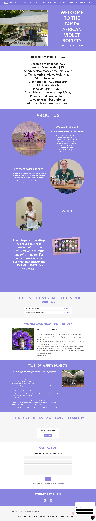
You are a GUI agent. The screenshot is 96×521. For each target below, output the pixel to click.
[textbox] (48, 457)
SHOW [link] (43, 2)
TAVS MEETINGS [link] (27, 2)
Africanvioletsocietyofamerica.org (66, 137)
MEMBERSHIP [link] (70, 2)
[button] (89, 2)
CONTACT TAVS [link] (80, 2)
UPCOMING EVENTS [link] (15, 2)
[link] (48, 308)
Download (48, 435)
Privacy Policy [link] (52, 483)
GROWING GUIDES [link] (53, 2)
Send (48, 478)
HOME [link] (6, 2)
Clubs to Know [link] (74, 516)
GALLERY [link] (62, 2)
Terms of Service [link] (59, 483)
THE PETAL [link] (37, 2)
